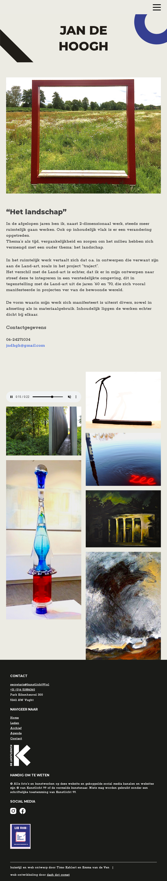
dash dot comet (58, 875)
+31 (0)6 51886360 (22, 690)
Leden (14, 723)
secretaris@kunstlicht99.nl (29, 684)
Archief (16, 728)
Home (14, 718)
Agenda (16, 733)
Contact (16, 738)
